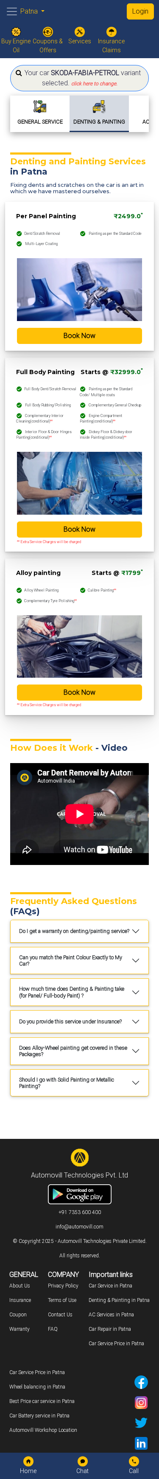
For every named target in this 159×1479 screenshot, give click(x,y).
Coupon (18, 1315)
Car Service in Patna (110, 1286)
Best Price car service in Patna (42, 1401)
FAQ (53, 1329)
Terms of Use (62, 1300)
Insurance (20, 1300)
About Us (19, 1286)
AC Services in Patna (111, 1315)
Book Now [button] (79, 336)
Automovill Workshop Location (43, 1430)
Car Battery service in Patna (39, 1416)
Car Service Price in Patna (116, 1344)
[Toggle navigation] (12, 11)
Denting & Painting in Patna (119, 1300)
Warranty (19, 1329)
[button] (79, 78)
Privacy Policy (63, 1286)
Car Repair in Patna (110, 1329)
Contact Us (60, 1315)
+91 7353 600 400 (80, 1212)
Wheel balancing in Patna (37, 1387)
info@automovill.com (79, 1227)
